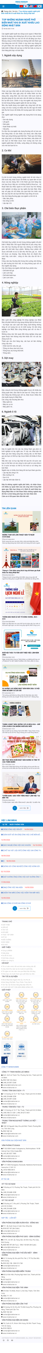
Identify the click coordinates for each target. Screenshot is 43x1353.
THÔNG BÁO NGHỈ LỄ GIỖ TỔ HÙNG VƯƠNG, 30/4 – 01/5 (20, 618)
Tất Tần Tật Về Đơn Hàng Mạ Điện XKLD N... (17, 985)
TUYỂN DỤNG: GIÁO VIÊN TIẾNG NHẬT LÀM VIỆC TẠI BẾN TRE (21, 797)
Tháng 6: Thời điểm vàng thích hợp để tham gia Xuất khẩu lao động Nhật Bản (21, 571)
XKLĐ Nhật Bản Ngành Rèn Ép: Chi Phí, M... (16, 980)
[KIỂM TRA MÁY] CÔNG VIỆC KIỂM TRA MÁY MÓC (21, 893)
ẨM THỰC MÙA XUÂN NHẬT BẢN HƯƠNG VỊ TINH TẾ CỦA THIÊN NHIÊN (20, 761)
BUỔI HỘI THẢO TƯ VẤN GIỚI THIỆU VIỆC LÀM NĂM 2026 (20, 654)
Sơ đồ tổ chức (7, 955)
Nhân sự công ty (8, 960)
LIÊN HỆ (5, 927)
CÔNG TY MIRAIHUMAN (10, 1067)
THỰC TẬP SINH (8, 935)
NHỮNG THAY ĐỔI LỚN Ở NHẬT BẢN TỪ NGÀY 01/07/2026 (18, 536)
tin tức (15, 11)
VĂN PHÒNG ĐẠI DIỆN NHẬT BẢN (13, 1140)
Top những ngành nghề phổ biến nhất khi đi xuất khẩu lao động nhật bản (20, 12)
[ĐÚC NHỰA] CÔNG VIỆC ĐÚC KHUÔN (17, 845)
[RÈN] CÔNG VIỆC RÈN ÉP (12, 829)
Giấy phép (5, 953)
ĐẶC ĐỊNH (5, 942)
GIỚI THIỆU (6, 925)
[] (3, 861)
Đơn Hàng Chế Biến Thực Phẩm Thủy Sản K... (17, 982)
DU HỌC (5, 945)
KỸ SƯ (4, 937)
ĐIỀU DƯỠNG (6, 940)
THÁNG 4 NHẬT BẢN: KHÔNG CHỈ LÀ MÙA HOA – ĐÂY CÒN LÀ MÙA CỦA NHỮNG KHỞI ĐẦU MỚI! (21, 725)
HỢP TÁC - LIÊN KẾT (8, 1218)
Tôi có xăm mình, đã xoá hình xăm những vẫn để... (19, 966)
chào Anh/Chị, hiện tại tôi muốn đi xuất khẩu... (18, 969)
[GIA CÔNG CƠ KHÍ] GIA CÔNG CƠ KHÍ (17, 903)
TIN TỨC (5, 930)
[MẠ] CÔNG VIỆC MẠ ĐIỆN (13, 887)
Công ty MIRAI (7, 951)
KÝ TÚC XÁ (5, 1179)
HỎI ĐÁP (5, 932)
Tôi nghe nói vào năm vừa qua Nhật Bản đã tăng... (19, 971)
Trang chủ (7, 11)
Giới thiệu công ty (8, 958)
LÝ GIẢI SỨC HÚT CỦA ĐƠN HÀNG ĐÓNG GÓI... (18, 987)
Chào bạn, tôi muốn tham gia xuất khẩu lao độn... (18, 974)
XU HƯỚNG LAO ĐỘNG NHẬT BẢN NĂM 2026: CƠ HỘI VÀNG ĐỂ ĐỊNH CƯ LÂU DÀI (20, 689)
